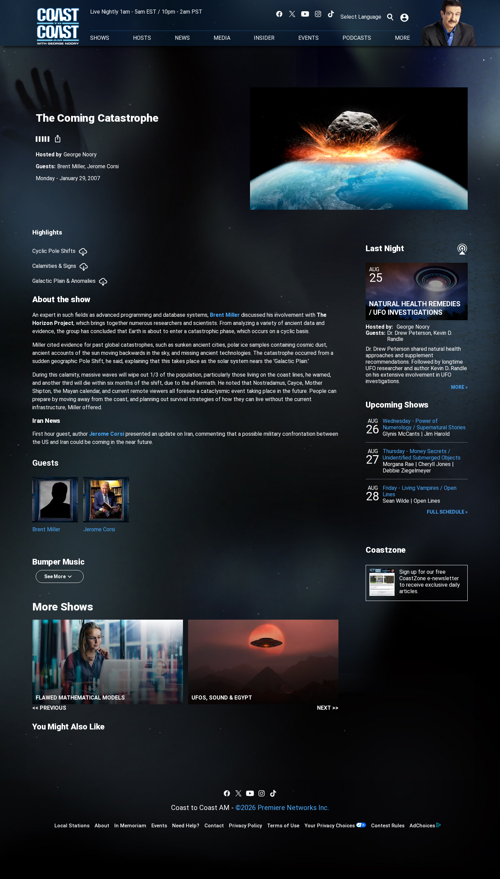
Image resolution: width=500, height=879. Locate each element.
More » (459, 387)
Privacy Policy (245, 826)
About (102, 826)
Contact (214, 826)
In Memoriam (130, 826)
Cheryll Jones (434, 464)
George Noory (80, 154)
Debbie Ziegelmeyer (407, 470)
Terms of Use (283, 826)
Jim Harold (437, 434)
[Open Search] (390, 17)
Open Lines (427, 501)
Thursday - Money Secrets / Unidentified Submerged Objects (422, 454)
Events (308, 38)
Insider (264, 38)
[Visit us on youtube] (305, 14)
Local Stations (71, 826)
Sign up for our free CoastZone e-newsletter (429, 575)
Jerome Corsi (103, 166)
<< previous (49, 708)
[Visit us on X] (292, 14)
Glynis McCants (401, 434)
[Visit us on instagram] (318, 14)
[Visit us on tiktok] (331, 14)
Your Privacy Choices (329, 826)
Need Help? (185, 826)
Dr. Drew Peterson (409, 333)
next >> (327, 708)
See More (55, 576)
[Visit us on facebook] (279, 14)
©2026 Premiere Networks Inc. (282, 808)
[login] (405, 17)
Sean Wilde (396, 501)
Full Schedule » (447, 512)
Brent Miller (71, 166)
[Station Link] (58, 27)
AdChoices (422, 826)
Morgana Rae (398, 464)
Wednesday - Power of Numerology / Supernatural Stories (424, 424)
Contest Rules (387, 826)
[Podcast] (462, 249)
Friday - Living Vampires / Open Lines (419, 491)
